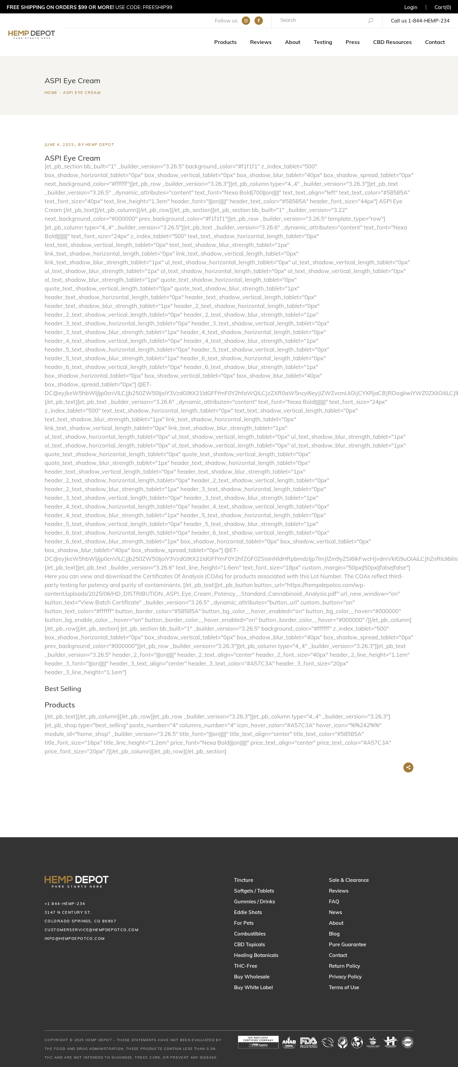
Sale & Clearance (349, 880)
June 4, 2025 (59, 144)
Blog (334, 933)
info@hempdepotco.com (75, 938)
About (336, 923)
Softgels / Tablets (254, 891)
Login (410, 7)
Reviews (338, 891)
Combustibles (250, 933)
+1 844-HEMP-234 (65, 903)
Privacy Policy (345, 976)
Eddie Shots (248, 912)
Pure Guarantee (347, 944)
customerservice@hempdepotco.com (91, 929)
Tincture (243, 880)
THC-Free (245, 966)
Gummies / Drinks (254, 901)
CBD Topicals (249, 944)
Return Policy (344, 966)
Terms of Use (344, 987)
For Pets (243, 923)
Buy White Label (253, 987)
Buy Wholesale (252, 976)
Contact (338, 955)
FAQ (334, 901)
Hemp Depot (99, 144)
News (335, 912)
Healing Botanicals (256, 955)
